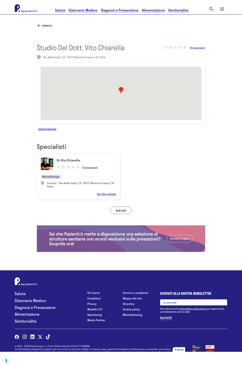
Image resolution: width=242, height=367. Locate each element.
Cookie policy (131, 309)
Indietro (47, 25)
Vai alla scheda (106, 194)
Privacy (92, 304)
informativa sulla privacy (193, 309)
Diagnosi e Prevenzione (119, 10)
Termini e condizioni (135, 293)
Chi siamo (93, 293)
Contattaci (94, 298)
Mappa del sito (132, 298)
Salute (60, 10)
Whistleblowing (132, 315)
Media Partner (96, 320)
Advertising (94, 315)
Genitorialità (178, 10)
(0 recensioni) (197, 47)
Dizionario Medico (83, 10)
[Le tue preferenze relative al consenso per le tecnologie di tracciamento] (6, 360)
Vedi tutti (121, 210)
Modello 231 (95, 309)
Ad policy (128, 304)
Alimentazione (153, 10)
